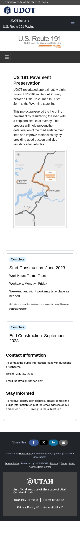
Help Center (44, 467)
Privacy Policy (12, 463)
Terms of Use (53, 499)
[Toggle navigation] (6, 57)
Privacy (54, 463)
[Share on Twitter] (43, 442)
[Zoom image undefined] (40, 188)
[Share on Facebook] (34, 443)
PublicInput (25, 453)
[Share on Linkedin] (53, 443)
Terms (64, 463)
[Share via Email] (63, 443)
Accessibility (53, 507)
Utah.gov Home (26, 499)
